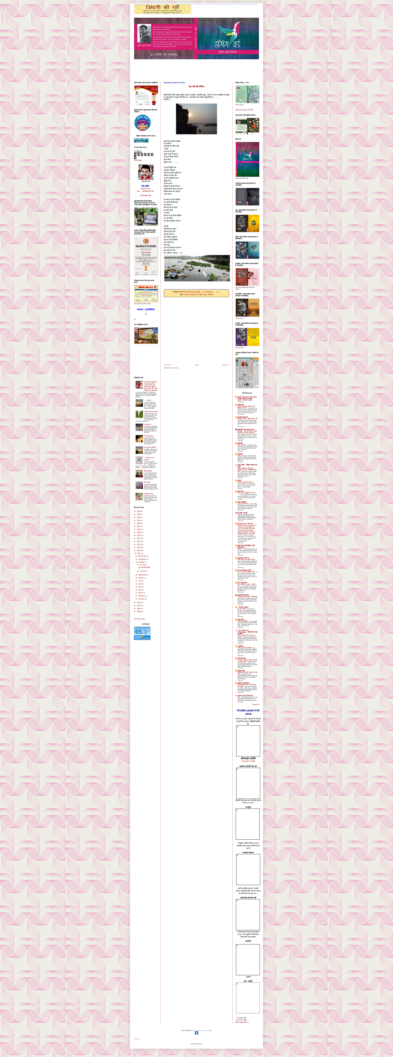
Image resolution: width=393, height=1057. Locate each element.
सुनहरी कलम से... (243, 417)
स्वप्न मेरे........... (243, 491)
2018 (139, 535)
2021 (139, 526)
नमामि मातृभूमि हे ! (243, 621)
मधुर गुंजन (241, 620)
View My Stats (139, 619)
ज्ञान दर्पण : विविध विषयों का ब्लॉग (247, 466)
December (142, 556)
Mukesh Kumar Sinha (196, 1030)
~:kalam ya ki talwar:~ (149, 459)
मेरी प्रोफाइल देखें (145, 195)
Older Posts (225, 365)
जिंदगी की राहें (145, 189)
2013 (139, 550)
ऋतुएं (239, 456)
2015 (139, 544)
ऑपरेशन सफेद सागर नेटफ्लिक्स (247, 597)
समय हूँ (240, 515)
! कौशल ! (241, 646)
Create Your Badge (207, 1030)
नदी (196, 295)
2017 (139, 538)
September (142, 575)
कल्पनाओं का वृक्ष (243, 595)
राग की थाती (242, 609)
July (140, 581)
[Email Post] (217, 292)
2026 (139, 511)
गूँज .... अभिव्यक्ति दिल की (145, 191)
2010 (139, 605)
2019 (139, 532)
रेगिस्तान (210, 295)
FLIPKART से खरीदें (248, 761)
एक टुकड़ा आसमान (150, 447)
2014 (139, 547)
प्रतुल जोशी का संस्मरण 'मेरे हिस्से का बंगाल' (246, 407)
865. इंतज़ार (242, 445)
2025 (139, 514)
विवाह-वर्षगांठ (148, 471)
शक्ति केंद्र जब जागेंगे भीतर (246, 560)
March (141, 593)
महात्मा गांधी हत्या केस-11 (246, 482)
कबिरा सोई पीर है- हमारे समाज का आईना (247, 685)
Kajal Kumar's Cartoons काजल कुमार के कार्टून (247, 398)
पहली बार (241, 405)
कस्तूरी (192, 295)
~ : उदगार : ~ (148, 400)
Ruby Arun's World (245, 524)
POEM (186, 295)
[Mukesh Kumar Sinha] (196, 1034)
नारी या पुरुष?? (149, 436)
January (141, 599)
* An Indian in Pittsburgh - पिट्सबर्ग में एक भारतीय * (247, 632)
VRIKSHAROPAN (151, 412)
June (140, 584)
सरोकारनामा (242, 658)
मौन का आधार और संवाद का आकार (246, 636)
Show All (255, 705)
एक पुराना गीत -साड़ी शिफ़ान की (247, 419)
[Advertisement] (196, 331)
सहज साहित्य (242, 502)
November (142, 559)
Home (197, 365)
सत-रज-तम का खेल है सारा (246, 572)
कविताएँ (240, 443)
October (141, 562)
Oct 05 (142, 571)
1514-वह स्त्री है (243, 504)
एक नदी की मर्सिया (196, 86)
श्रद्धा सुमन (241, 671)
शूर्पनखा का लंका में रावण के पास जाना (247, 673)
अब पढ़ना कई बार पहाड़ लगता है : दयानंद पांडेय (247, 661)
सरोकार (240, 454)
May (140, 587)
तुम (239, 697)
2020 (139, 529)
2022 (139, 523)
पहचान (240, 549)
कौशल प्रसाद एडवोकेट (245, 648)
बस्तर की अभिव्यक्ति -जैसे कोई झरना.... (246, 546)
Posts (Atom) (174, 368)
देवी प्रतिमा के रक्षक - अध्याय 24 (247, 585)
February (142, 596)
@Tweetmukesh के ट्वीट (244, 110)
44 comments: (208, 292)
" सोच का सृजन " (244, 607)
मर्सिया (201, 295)
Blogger (200, 1044)
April (140, 590)
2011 (139, 602)
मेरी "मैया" (147, 482)
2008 (139, 611)
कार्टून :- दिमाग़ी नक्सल (245, 400)
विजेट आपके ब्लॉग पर (241, 1022)
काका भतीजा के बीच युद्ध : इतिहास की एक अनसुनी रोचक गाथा (247, 470)
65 (138, 631)
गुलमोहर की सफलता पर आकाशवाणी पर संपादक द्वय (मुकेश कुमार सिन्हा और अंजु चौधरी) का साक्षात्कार (150, 386)
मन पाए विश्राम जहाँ (244, 570)
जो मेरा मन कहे (242, 513)
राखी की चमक (148, 494)
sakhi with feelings (245, 695)
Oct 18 (142, 565)
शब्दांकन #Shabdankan (246, 429)
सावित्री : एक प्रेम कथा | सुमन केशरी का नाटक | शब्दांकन (247, 432)
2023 (139, 520)
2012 (139, 553)
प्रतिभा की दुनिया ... (244, 683)
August (141, 578)
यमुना (205, 295)
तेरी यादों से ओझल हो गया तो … (246, 494)
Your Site (136, 1039)
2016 (139, 541)
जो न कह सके (242, 583)
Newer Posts (167, 365)
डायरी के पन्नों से (243, 558)
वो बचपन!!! (147, 425)
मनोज (239, 481)
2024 (139, 517)
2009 (139, 608)
